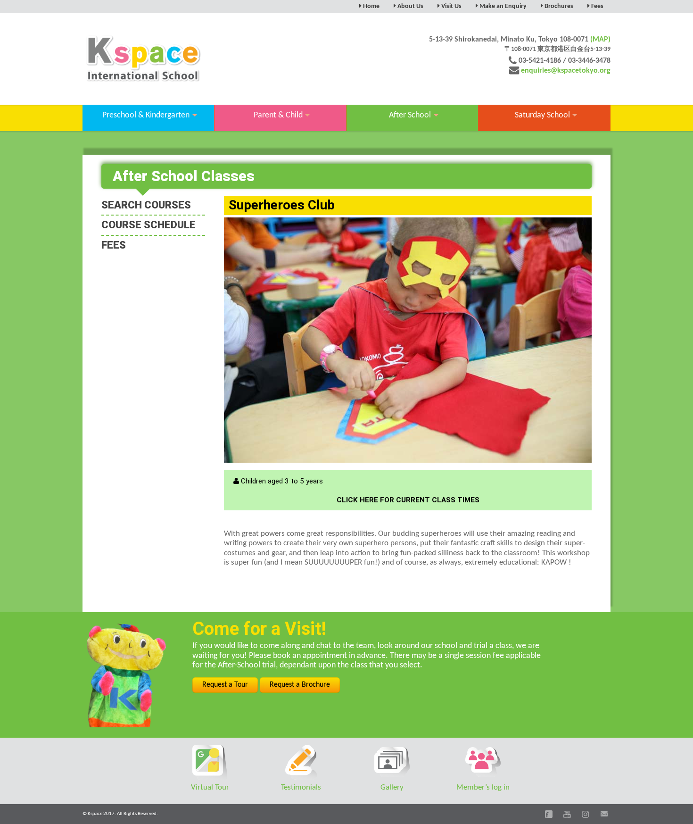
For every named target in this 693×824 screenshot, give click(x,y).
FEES (113, 245)
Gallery (392, 787)
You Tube (567, 814)
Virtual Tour (210, 787)
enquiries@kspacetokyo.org (565, 71)
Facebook (549, 814)
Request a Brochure (300, 685)
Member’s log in (483, 787)
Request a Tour (225, 685)
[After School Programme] (408, 340)
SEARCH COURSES (146, 205)
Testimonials (301, 787)
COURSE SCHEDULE (148, 225)
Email (604, 814)
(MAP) (600, 39)
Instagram (585, 814)
